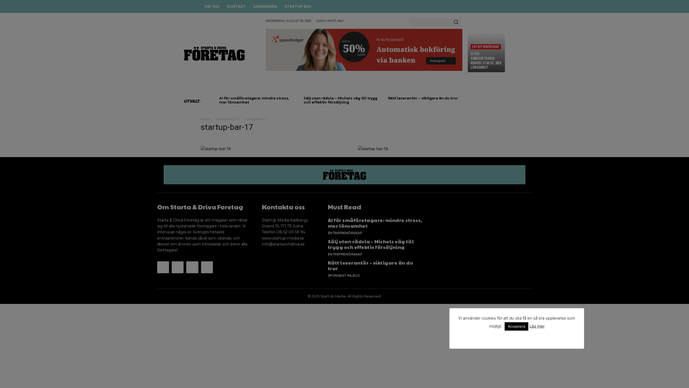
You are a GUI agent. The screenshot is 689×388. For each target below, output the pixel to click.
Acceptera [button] (516, 326)
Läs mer (537, 326)
